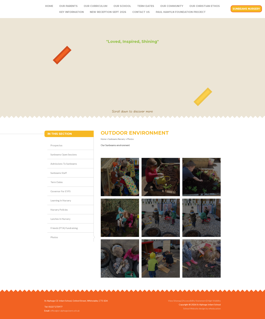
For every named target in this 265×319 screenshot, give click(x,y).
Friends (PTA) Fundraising (64, 228)
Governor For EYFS (60, 191)
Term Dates (56, 182)
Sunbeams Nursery (116, 139)
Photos (130, 139)
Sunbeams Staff (58, 172)
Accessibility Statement (194, 300)
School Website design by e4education (202, 308)
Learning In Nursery (60, 200)
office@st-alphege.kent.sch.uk (65, 310)
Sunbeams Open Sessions (63, 154)
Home (103, 139)
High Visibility (214, 300)
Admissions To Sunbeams (63, 163)
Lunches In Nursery (60, 218)
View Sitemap (174, 300)
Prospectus (56, 145)
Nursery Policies (59, 209)
